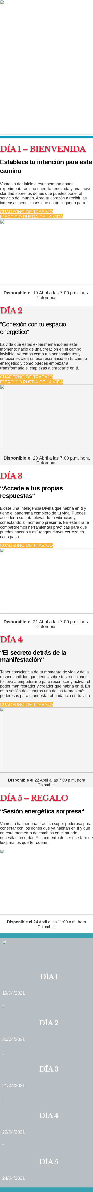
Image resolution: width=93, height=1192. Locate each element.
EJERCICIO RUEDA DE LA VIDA (31, 216)
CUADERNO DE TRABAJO (26, 211)
